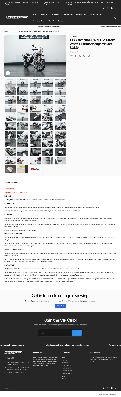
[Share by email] (89, 56)
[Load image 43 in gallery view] (35, 152)
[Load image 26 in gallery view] (10, 126)
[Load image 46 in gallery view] (10, 160)
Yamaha (73, 36)
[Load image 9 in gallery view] (47, 91)
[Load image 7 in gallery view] (22, 91)
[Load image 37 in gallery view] (22, 143)
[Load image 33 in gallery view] (35, 134)
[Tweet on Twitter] (80, 56)
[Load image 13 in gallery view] (35, 100)
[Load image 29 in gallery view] (47, 126)
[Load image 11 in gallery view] (10, 100)
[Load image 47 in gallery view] (22, 160)
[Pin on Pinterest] (84, 56)
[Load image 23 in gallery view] (35, 117)
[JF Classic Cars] (13, 353)
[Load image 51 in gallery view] (10, 169)
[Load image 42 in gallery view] (22, 152)
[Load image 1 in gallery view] (10, 83)
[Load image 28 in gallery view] (35, 126)
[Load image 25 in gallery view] (60, 117)
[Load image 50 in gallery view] (60, 160)
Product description (12, 182)
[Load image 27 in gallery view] (22, 126)
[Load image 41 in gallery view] (10, 152)
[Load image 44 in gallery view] (47, 152)
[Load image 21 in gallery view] (10, 117)
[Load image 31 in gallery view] (10, 134)
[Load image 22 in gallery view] (22, 117)
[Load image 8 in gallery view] (35, 91)
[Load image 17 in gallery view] (22, 108)
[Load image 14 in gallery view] (47, 100)
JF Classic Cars (104, 394)
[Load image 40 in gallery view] (60, 143)
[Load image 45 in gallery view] (60, 152)
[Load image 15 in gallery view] (60, 100)
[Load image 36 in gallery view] (10, 143)
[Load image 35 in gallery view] (60, 134)
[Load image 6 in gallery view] (10, 91)
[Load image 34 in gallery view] (47, 134)
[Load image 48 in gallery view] (35, 160)
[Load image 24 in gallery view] (47, 117)
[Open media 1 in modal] (35, 56)
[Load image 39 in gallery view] (47, 143)
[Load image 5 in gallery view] (60, 83)
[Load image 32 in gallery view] (22, 134)
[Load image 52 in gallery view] (22, 169)
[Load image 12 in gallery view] (22, 100)
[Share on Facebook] (76, 56)
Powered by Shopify (112, 394)
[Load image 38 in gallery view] (35, 143)
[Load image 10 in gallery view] (60, 91)
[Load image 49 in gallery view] (47, 160)
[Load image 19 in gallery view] (47, 108)
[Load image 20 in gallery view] (60, 108)
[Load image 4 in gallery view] (47, 83)
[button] (44, 14)
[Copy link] (93, 56)
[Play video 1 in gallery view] (35, 169)
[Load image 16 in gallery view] (10, 108)
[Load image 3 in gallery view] (35, 83)
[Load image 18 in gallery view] (35, 108)
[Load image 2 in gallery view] (22, 83)
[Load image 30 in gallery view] (60, 126)
